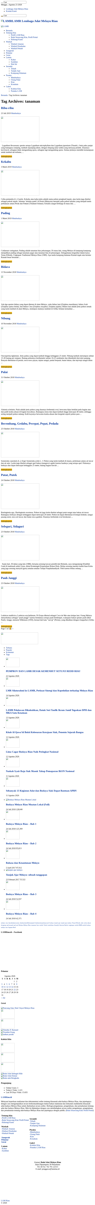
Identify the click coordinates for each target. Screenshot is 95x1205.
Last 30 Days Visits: (14, 1092)
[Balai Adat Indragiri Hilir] (12, 1074)
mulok (41, 925)
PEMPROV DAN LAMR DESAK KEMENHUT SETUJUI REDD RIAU (43, 671)
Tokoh (45, 925)
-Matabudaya (35, 1132)
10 (2, 987)
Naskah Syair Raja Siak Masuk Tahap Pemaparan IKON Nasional (40, 771)
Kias (12, 82)
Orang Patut (15, 80)
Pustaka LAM (16, 91)
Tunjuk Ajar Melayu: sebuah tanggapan (26, 874)
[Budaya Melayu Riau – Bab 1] (13, 819)
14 (12, 987)
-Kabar (4, 1148)
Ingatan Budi (12, 927)
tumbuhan (51, 925)
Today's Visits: (12, 1090)
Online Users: (11, 1088)
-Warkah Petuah (7, 1133)
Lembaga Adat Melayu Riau (17, 9)
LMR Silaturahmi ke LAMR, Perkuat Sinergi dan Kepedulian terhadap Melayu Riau (49, 690)
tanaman (33, 925)
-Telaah (32, 1121)
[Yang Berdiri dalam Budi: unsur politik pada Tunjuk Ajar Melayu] (8, 1018)
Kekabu (6, 161)
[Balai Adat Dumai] (9, 1076)
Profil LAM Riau (17, 35)
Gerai (8, 55)
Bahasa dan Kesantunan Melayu (22, 863)
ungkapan (71, 925)
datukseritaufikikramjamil (27, 923)
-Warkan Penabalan (9, 1131)
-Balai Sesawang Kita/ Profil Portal (15, 1120)
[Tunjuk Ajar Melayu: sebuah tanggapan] (14, 870)
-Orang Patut (35, 1134)
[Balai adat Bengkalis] (10, 1078)
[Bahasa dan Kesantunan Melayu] (13, 858)
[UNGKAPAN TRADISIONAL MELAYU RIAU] (8, 1028)
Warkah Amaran (17, 44)
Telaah (13, 69)
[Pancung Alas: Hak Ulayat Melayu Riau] (17, 1008)
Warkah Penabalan (18, 46)
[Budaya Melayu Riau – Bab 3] (13, 889)
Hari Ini (14, 64)
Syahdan (14, 62)
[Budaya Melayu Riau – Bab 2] (13, 839)
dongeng (3, 925)
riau (7, 923)
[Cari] (2, 2)
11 (5, 987)
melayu (3, 923)
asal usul (15, 925)
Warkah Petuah (17, 48)
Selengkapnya (6, 156)
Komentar (10, 652)
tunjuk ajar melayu (66, 923)
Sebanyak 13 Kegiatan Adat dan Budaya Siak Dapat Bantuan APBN (41, 790)
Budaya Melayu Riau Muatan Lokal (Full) (27, 804)
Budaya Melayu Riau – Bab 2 (21, 843)
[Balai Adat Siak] (8, 1061)
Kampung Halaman (18, 73)
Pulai (4, 372)
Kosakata (14, 84)
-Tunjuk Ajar (35, 1123)
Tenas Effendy (76, 923)
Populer (9, 650)
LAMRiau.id (6, 1097)
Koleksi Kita (16, 89)
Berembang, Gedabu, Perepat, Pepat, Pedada (29, 423)
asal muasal (10, 925)
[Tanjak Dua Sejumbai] (8, 1052)
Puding (5, 213)
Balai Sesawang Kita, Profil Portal (24, 37)
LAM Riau (5, 1201)
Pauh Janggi (9, 578)
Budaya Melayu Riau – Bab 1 (21, 824)
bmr (38, 925)
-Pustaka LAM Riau (37, 1147)
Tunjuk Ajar (15, 71)
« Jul (3, 998)
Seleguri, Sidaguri (12, 526)
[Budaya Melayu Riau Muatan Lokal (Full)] (21, 800)
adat (82, 923)
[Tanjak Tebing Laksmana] (8, 1071)
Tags (8, 654)
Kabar (13, 60)
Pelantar (9, 53)
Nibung (5, 318)
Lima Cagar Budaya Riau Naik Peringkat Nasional (32, 751)
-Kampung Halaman (38, 1126)
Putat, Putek (9, 475)
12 (7, 987)
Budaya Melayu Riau (25, 925)
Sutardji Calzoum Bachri (61, 925)
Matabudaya (16, 78)
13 (10, 987)
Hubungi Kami (17, 39)
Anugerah (10, 51)
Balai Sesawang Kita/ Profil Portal (79, 1110)
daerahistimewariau (13, 923)
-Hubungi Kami (7, 1122)
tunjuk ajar (57, 923)
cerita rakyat (87, 923)
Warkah (9, 42)
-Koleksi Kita (35, 1145)
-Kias (32, 1136)
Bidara (5, 266)
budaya (51, 923)
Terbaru (9, 648)
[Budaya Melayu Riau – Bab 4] (13, 909)
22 (15, 990)
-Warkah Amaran (8, 1129)
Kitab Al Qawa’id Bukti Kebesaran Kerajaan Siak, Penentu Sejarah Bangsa (44, 732)
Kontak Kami (11, 11)
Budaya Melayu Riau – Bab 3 (21, 894)
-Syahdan (5, 1151)
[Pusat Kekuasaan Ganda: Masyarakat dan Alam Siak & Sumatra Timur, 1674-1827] (9, 1030)
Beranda (9, 30)
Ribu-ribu (7, 108)
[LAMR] (5, 26)
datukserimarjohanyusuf (42, 923)
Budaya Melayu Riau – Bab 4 (21, 913)
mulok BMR (78, 925)
